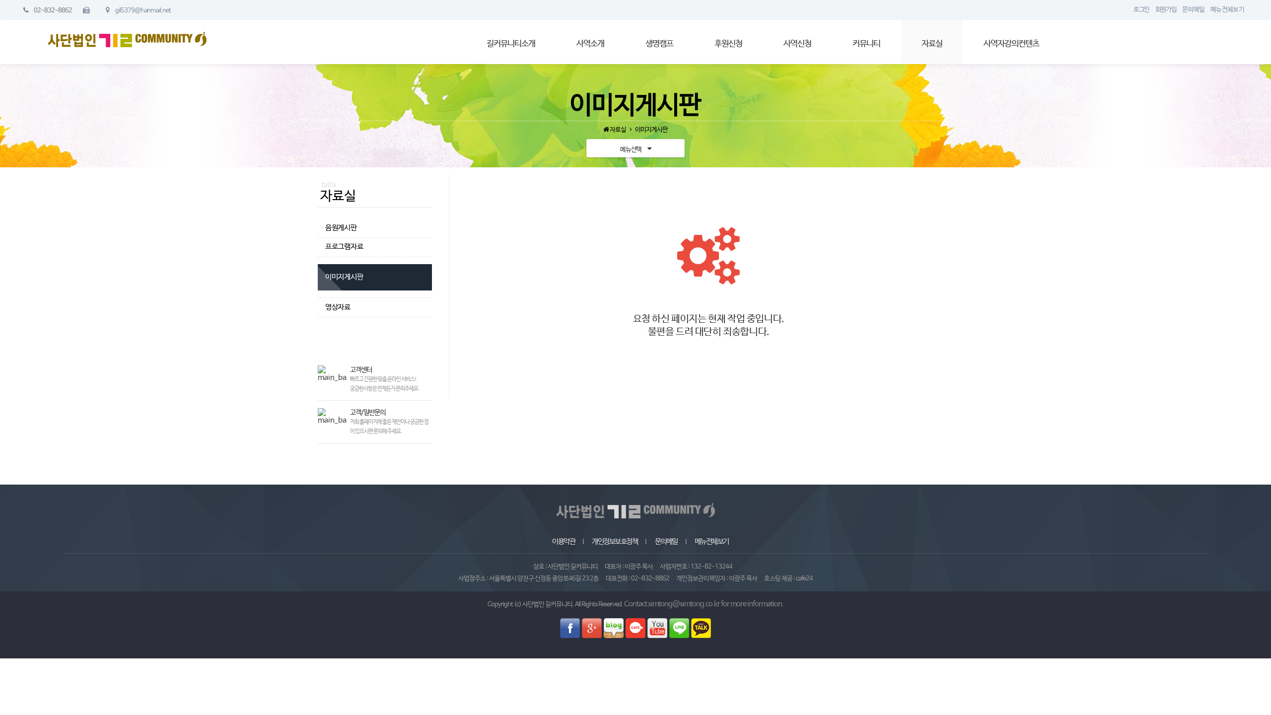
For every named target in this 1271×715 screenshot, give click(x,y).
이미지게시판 (344, 277)
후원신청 (728, 44)
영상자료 (338, 307)
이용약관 (563, 542)
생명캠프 (659, 44)
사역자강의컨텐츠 (1011, 44)
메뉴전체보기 (712, 542)
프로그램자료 (344, 247)
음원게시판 (341, 228)
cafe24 (804, 578)
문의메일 (666, 542)
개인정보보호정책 (614, 542)
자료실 (931, 44)
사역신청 (797, 44)
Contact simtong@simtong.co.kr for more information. (703, 604)
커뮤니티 (866, 44)
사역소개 (590, 44)
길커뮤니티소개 (511, 44)
